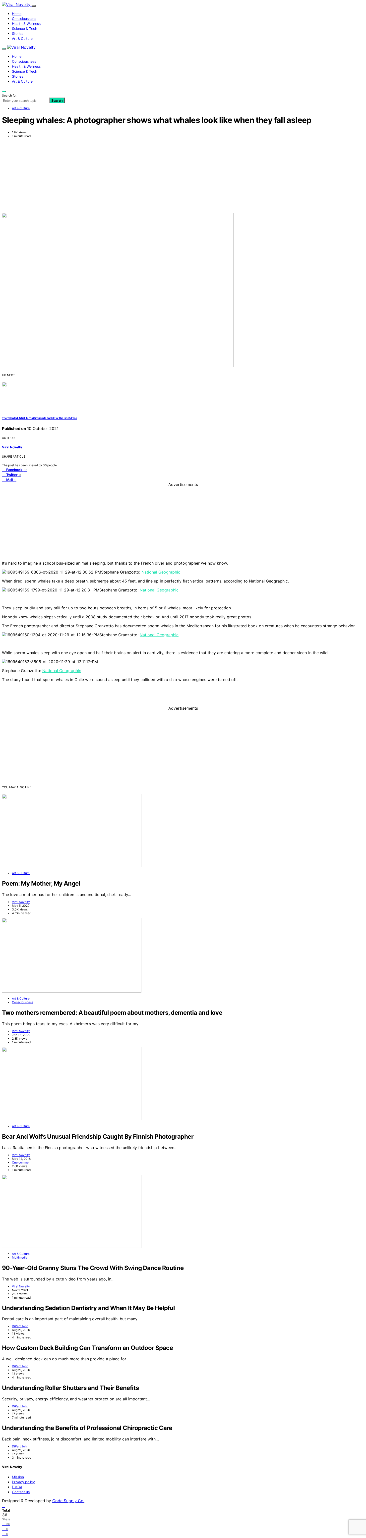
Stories (17, 33)
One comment (21, 1162)
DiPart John (20, 1326)
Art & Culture (22, 38)
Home (16, 13)
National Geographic (160, 572)
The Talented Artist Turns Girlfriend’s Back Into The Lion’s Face (39, 418)
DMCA (17, 1487)
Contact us (21, 1492)
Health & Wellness (26, 23)
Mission (18, 1477)
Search (57, 100)
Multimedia (19, 1257)
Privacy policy (23, 1482)
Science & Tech (24, 28)
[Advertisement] (183, 176)
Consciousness (24, 18)
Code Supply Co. (68, 1500)
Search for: (9, 95)
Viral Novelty (12, 447)
